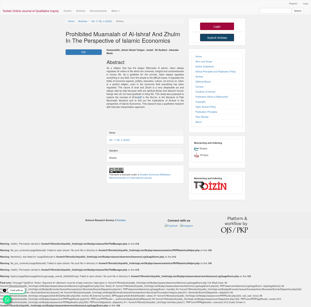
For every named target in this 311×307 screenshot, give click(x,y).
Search (297, 10)
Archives (80, 10)
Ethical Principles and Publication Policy (216, 71)
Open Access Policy (206, 106)
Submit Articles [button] (217, 37)
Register (293, 3)
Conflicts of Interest (205, 91)
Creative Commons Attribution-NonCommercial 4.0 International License (140, 176)
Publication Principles (206, 111)
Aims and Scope (204, 61)
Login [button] (217, 26)
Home (71, 21)
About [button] (114, 10)
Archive (199, 76)
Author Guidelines (205, 66)
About (199, 121)
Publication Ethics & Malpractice (212, 96)
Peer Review (202, 116)
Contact (199, 86)
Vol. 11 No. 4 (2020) (101, 21)
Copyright (200, 101)
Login (305, 3)
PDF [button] (83, 52)
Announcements (98, 10)
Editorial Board (203, 81)
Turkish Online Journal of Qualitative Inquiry (31, 11)
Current (67, 10)
